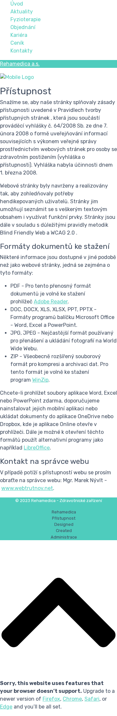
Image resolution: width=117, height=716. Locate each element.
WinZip (40, 380)
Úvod (16, 4)
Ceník (17, 43)
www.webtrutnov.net (27, 488)
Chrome (72, 699)
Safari (91, 699)
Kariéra (18, 35)
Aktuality (21, 11)
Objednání (22, 27)
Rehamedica (64, 512)
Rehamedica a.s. (20, 64)
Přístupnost (63, 518)
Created (64, 530)
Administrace (64, 537)
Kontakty (21, 51)
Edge (6, 707)
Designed (63, 524)
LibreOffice (37, 448)
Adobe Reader (51, 301)
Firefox (51, 699)
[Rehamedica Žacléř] (36, 77)
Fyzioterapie (25, 19)
